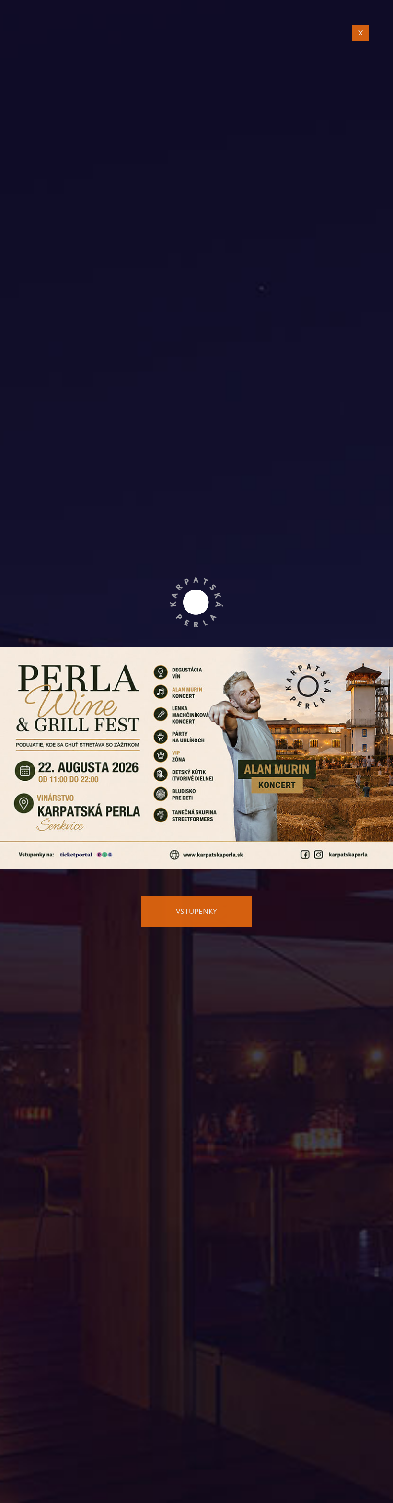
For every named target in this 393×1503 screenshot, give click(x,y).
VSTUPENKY (196, 911)
